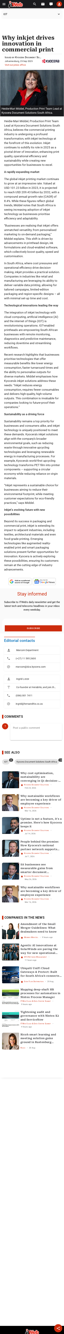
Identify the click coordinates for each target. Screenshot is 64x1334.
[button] (4, 4)
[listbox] (32, 658)
